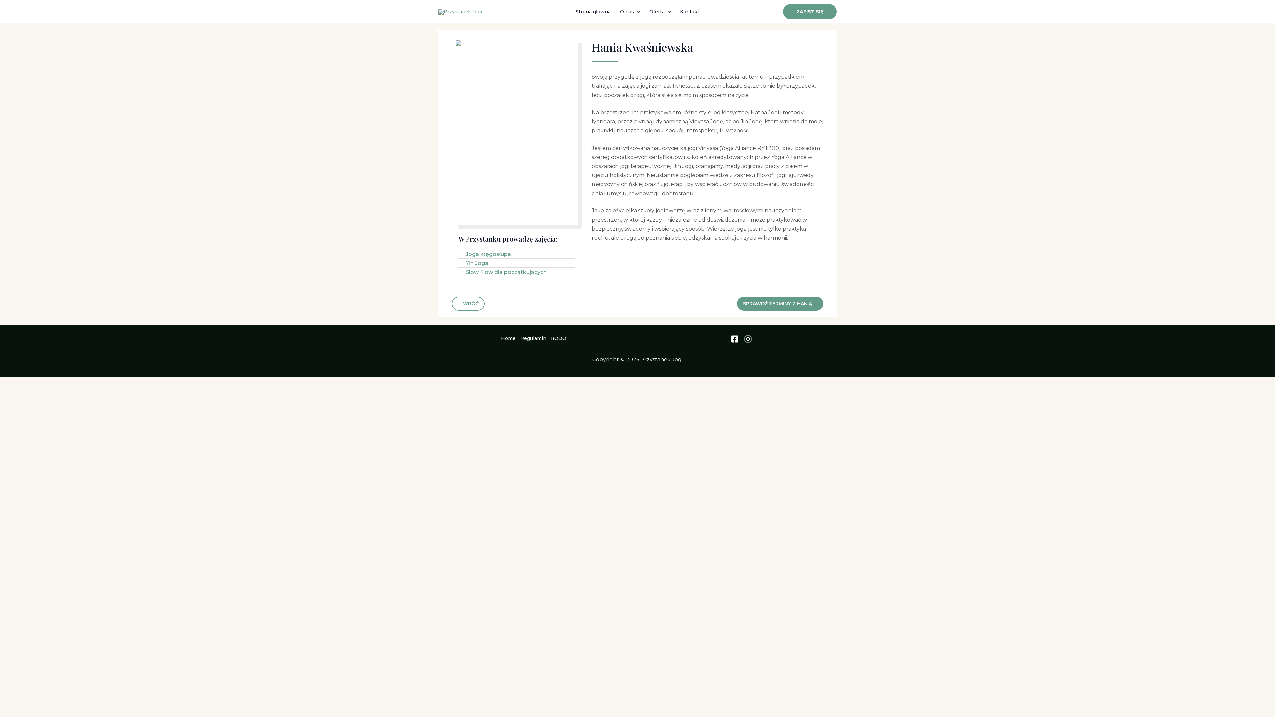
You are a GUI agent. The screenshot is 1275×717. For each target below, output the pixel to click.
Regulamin (533, 338)
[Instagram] (748, 339)
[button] (637, 11)
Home (508, 338)
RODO (558, 338)
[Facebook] (735, 339)
